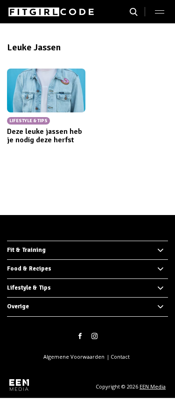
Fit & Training (26, 250)
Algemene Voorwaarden (74, 356)
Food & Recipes (29, 268)
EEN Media (153, 386)
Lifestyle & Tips (29, 288)
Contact (120, 356)
